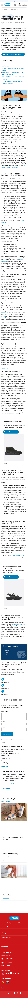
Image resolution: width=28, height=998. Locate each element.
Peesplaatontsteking (10, 854)
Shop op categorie (6, 933)
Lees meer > (6, 842)
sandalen (3, 341)
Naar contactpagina (6, 955)
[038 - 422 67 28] (2, 679)
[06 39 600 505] (2, 691)
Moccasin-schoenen (9, 214)
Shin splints (7, 895)
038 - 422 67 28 (5, 682)
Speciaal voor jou (6, 937)
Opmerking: (4, 711)
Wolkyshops (16, 270)
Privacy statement (18, 995)
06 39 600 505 (4, 694)
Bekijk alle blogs (5, 801)
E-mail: (3, 727)
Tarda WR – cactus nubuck (10, 462)
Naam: (3, 721)
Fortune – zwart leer (8, 607)
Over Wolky (4, 946)
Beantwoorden (5, 766)
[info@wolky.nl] (2, 685)
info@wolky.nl (5, 688)
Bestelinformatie (5, 942)
